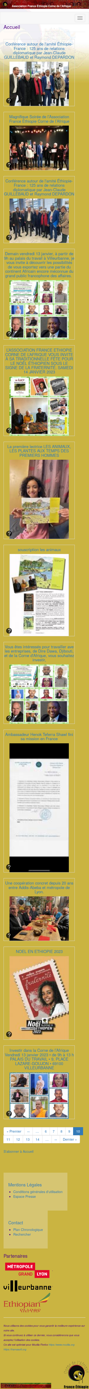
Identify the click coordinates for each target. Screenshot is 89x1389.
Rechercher (22, 1234)
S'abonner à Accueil (18, 1151)
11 (9, 1139)
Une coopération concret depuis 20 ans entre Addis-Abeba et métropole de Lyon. (39, 887)
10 (79, 1132)
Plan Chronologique (28, 1229)
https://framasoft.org (15, 1349)
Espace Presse (24, 1196)
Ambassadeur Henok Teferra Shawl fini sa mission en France (39, 736)
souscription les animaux (39, 549)
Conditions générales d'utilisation (38, 1191)
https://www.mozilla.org (62, 1344)
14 (39, 1139)
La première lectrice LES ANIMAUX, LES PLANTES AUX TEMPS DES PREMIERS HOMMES (39, 451)
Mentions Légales (25, 1184)
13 (29, 1139)
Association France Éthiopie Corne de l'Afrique (41, 6)
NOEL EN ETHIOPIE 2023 (39, 951)
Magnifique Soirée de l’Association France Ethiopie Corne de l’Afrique (39, 119)
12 (19, 1139)
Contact (15, 1222)
